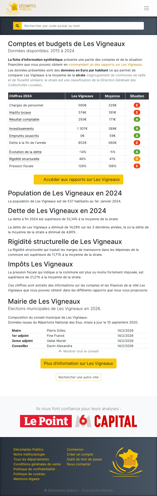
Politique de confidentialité (34, 469)
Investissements (21, 128)
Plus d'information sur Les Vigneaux (78, 363)
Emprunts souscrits (24, 136)
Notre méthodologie (29, 454)
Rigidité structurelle (24, 159)
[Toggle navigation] (146, 8)
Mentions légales (26, 479)
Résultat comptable (24, 119)
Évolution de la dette (25, 152)
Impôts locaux (20, 112)
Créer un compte (80, 454)
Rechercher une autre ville (78, 377)
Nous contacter (79, 464)
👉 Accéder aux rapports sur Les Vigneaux (78, 179)
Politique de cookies (29, 474)
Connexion (75, 449)
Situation (137, 96)
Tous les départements (31, 459)
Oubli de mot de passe (84, 459)
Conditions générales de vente (37, 464)
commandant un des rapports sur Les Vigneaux (105, 64)
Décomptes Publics (28, 449)
